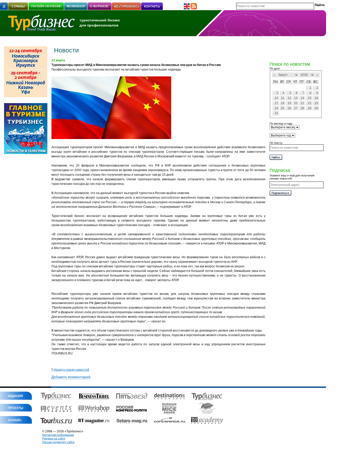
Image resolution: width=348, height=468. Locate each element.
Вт (282, 82)
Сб (308, 82)
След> (317, 75)
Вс (315, 82)
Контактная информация (58, 434)
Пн (275, 82)
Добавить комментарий (70, 377)
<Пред (274, 75)
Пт (302, 82)
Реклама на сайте (53, 438)
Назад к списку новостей (71, 369)
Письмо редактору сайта (58, 442)
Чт (295, 82)
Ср (288, 82)
